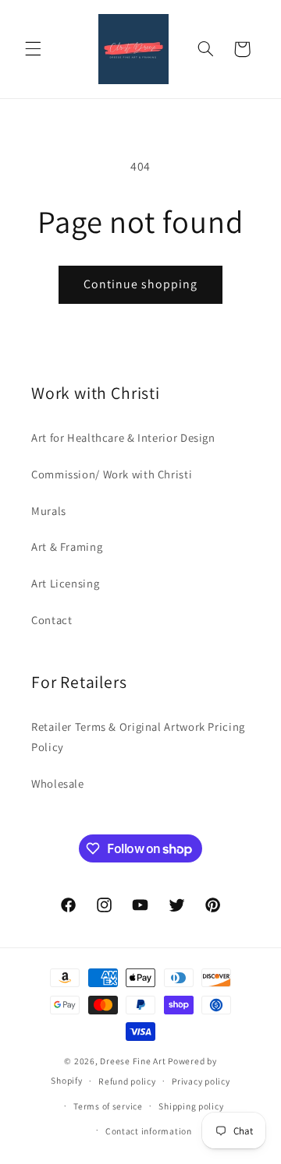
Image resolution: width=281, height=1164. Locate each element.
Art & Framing (66, 546)
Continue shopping (141, 284)
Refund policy (127, 1081)
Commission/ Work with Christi (111, 474)
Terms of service (108, 1106)
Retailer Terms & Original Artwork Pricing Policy (138, 736)
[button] (33, 49)
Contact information (148, 1131)
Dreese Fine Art (132, 1061)
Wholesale (57, 783)
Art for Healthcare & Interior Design (123, 437)
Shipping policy (190, 1106)
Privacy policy (200, 1081)
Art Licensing (65, 583)
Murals (48, 510)
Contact (51, 619)
